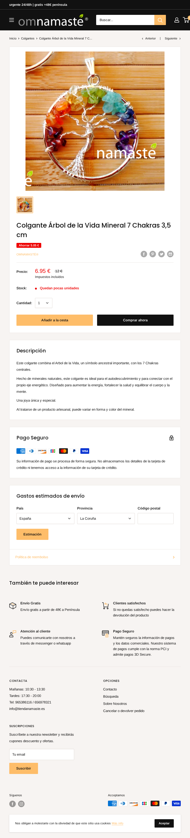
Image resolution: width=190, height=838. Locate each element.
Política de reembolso (31, 557)
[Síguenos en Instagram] (21, 804)
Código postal (149, 508)
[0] (186, 20)
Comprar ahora (135, 320)
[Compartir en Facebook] (144, 254)
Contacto (110, 689)
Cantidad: (24, 303)
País (19, 508)
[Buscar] (160, 20)
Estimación (32, 534)
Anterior (150, 38)
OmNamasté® (27, 254)
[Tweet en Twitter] (161, 254)
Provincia (84, 508)
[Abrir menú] (11, 20)
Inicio (12, 38)
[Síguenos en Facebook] (12, 804)
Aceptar (164, 823)
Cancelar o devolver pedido (123, 711)
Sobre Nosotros (115, 704)
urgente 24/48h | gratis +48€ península (38, 4)
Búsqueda (110, 696)
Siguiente (171, 38)
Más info (117, 823)
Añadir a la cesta (54, 320)
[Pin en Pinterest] (152, 254)
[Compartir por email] (170, 254)
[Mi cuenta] (176, 20)
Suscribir (23, 768)
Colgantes (28, 38)
